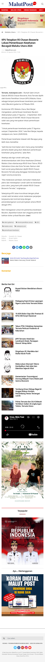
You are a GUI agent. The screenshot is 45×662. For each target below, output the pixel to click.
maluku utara (8, 226)
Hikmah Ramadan (30, 10)
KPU (38, 222)
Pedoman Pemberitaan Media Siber (18, 643)
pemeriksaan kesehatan (11, 230)
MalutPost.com (10, 50)
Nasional (4, 10)
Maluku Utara (16, 10)
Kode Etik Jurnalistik (36, 643)
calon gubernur (9, 222)
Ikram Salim (13, 238)
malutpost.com (21, 226)
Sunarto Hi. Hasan (15, 236)
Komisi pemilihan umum (25, 222)
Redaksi (5, 643)
